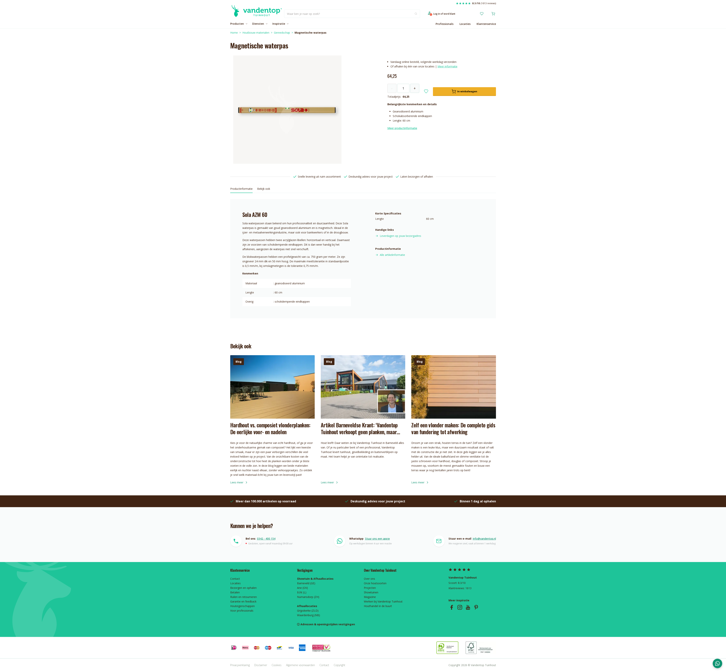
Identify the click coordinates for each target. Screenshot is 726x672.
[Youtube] (468, 607)
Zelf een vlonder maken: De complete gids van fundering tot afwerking (453, 428)
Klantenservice (486, 24)
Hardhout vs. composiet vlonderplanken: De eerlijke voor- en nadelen (270, 428)
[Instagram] (460, 607)
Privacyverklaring (240, 665)
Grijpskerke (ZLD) (307, 610)
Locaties (465, 24)
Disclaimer (260, 665)
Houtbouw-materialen (255, 32)
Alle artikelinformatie (392, 255)
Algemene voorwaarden (300, 665)
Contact (324, 665)
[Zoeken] (416, 13)
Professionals (444, 24)
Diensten (258, 23)
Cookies (276, 665)
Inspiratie (278, 23)
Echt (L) (301, 592)
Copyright (339, 665)
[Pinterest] (476, 607)
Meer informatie (447, 66)
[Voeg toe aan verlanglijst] (426, 91)
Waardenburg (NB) (308, 615)
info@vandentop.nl (484, 538)
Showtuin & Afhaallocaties (315, 578)
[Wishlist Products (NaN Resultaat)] (482, 13)
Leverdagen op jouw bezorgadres (400, 236)
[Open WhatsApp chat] (717, 663)
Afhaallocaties (307, 606)
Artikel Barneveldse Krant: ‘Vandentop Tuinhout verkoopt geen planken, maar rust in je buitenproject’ (359, 428)
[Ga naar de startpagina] (256, 14)
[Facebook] (452, 607)
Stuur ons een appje (377, 538)
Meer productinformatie (402, 128)
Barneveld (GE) (306, 583)
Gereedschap (282, 32)
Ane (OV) (302, 588)
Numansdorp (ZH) (308, 597)
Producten (237, 23)
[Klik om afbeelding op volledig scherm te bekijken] (287, 109)
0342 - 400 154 (266, 538)
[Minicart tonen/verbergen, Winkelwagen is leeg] (493, 13)
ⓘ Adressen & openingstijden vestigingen (326, 624)
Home (234, 32)
